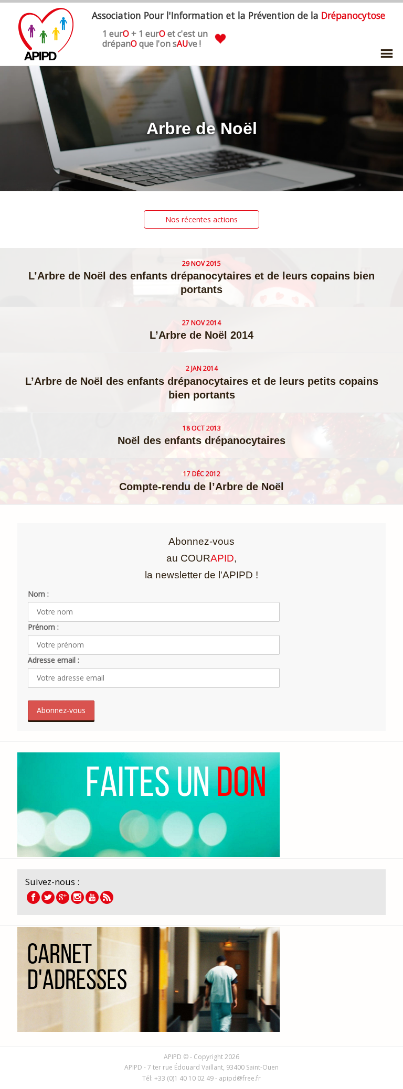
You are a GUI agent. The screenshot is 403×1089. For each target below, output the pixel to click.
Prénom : (43, 627)
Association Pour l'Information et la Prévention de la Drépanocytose (45, 34)
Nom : (38, 594)
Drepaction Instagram (77, 897)
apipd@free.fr (240, 1078)
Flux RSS (106, 897)
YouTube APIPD (92, 897)
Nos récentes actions (201, 219)
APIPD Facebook (33, 897)
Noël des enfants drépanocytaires (201, 440)
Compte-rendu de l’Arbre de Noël (201, 486)
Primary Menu (386, 53)
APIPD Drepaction (62, 897)
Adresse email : (53, 660)
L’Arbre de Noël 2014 (201, 335)
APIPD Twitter (48, 897)
